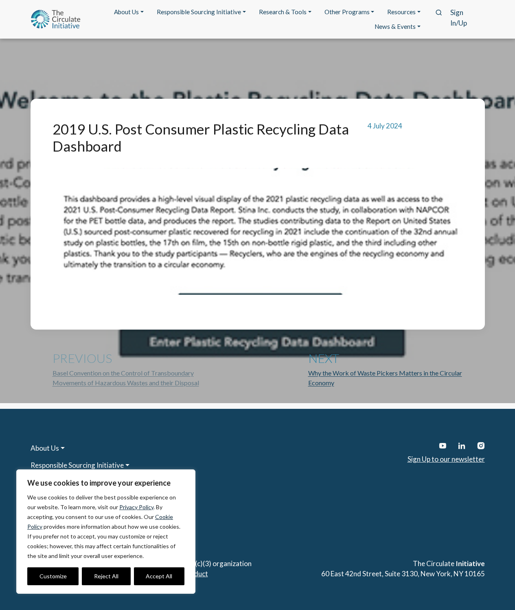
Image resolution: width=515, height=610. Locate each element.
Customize (53, 576)
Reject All (106, 576)
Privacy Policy (136, 507)
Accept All (159, 576)
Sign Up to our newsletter (446, 459)
